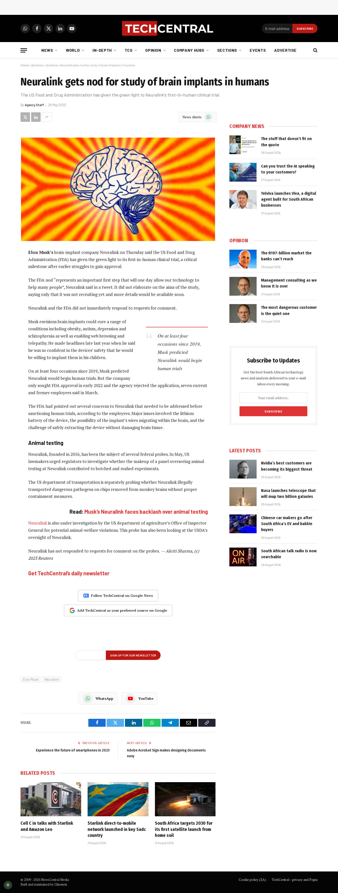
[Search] (314, 50)
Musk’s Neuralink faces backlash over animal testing (146, 511)
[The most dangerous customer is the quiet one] (243, 313)
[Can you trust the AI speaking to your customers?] (243, 172)
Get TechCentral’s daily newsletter (68, 573)
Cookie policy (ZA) (252, 879)
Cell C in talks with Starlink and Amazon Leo (47, 826)
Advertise (285, 50)
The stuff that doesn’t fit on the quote (286, 141)
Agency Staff (34, 105)
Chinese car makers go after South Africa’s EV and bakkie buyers (286, 523)
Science (51, 65)
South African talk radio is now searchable (289, 553)
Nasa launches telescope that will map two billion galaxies (288, 493)
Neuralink (37, 523)
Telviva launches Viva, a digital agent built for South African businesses (288, 199)
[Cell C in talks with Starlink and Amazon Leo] (51, 799)
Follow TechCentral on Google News (122, 595)
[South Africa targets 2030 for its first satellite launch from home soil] (185, 799)
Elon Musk (31, 679)
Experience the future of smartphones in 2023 (72, 750)
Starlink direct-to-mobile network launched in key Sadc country (117, 829)
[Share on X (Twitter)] (25, 117)
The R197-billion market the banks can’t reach (286, 256)
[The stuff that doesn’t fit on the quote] (243, 144)
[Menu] (24, 50)
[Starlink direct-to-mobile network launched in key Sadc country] (118, 799)
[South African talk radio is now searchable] (243, 557)
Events (258, 50)
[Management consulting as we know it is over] (243, 286)
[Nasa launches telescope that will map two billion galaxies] (243, 496)
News (47, 50)
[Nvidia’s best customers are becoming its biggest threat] (243, 469)
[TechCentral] (169, 28)
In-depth (102, 50)
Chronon (60, 884)
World (73, 50)
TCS (129, 50)
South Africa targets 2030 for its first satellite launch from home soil (184, 829)
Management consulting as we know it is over (289, 283)
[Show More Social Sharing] (47, 117)
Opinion (153, 50)
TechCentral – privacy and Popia (294, 879)
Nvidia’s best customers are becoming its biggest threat (286, 466)
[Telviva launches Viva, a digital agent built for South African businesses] (243, 199)
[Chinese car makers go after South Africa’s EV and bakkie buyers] (243, 523)
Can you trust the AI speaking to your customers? (288, 169)
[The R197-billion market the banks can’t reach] (243, 259)
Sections (227, 50)
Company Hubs (189, 50)
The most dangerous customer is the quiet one (289, 310)
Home (25, 65)
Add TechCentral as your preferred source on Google (122, 610)
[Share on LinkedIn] (36, 117)
